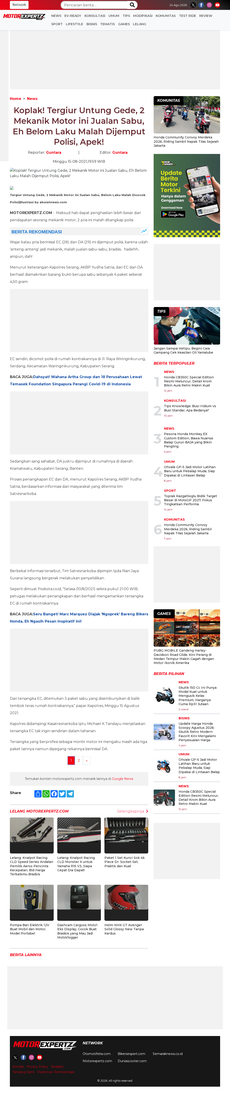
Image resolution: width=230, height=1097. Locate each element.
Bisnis (91, 24)
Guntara (53, 152)
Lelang (139, 24)
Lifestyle (74, 24)
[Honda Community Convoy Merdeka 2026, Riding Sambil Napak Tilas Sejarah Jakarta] (187, 115)
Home (15, 99)
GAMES (124, 24)
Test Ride (187, 16)
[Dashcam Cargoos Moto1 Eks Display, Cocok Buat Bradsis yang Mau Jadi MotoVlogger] (79, 897)
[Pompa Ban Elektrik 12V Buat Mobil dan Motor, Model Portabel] (32, 897)
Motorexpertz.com (97, 1061)
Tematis (107, 24)
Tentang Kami (24, 1072)
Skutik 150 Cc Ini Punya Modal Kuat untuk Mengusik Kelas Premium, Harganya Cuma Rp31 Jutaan (198, 696)
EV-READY (72, 16)
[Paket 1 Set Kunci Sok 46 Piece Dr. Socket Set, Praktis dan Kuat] (126, 829)
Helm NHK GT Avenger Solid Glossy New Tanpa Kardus (124, 929)
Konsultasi (94, 16)
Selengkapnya (130, 811)
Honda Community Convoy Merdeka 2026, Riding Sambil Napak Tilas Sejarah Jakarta (186, 141)
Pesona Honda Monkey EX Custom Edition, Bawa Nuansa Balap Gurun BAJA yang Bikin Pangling (188, 440)
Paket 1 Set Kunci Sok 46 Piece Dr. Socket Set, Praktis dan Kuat (124, 862)
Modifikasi (143, 16)
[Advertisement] (115, 57)
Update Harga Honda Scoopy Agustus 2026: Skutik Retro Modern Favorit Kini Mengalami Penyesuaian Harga (197, 732)
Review (205, 16)
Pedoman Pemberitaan (56, 1072)
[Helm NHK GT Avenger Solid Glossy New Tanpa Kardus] (126, 897)
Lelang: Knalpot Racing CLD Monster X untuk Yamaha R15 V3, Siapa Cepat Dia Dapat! (76, 864)
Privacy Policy (37, 1067)
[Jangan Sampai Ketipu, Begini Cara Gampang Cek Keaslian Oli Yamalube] (187, 326)
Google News (122, 779)
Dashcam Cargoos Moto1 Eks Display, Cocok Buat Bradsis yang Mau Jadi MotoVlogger (77, 931)
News (56, 16)
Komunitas (166, 16)
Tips (126, 16)
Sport (57, 24)
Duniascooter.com (132, 1061)
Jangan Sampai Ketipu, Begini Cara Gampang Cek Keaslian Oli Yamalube (183, 350)
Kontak (18, 1067)
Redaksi (57, 1067)
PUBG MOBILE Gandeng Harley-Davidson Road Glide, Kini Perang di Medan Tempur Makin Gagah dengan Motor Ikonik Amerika (184, 656)
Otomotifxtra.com (97, 1054)
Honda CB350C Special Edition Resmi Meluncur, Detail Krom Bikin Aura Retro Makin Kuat (189, 381)
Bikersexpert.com (131, 1054)
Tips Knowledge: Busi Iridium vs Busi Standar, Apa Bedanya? (190, 408)
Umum (113, 16)
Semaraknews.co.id (168, 1054)
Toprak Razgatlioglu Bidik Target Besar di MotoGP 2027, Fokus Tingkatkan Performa (190, 500)
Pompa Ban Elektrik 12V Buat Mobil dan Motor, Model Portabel (29, 929)
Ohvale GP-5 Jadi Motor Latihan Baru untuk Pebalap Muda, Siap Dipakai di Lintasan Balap (190, 471)
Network (19, 5)
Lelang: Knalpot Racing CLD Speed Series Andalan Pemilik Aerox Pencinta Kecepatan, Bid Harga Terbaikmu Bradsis (31, 866)
